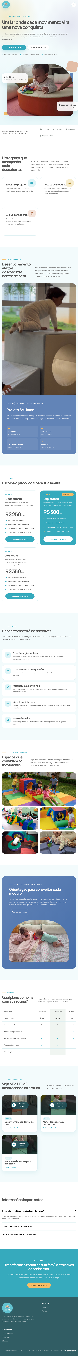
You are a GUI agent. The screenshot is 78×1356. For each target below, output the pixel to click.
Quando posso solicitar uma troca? (17, 1226)
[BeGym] (6, 4)
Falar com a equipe (19, 912)
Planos (44, 1311)
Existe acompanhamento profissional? (19, 1234)
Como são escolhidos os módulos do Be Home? (23, 1211)
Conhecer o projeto (13, 47)
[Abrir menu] (73, 4)
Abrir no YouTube (10, 1128)
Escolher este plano (20, 539)
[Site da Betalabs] (70, 1351)
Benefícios (6, 1337)
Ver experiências (39, 47)
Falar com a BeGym (40, 1285)
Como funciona (7, 1333)
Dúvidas (5, 1341)
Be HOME (45, 1307)
